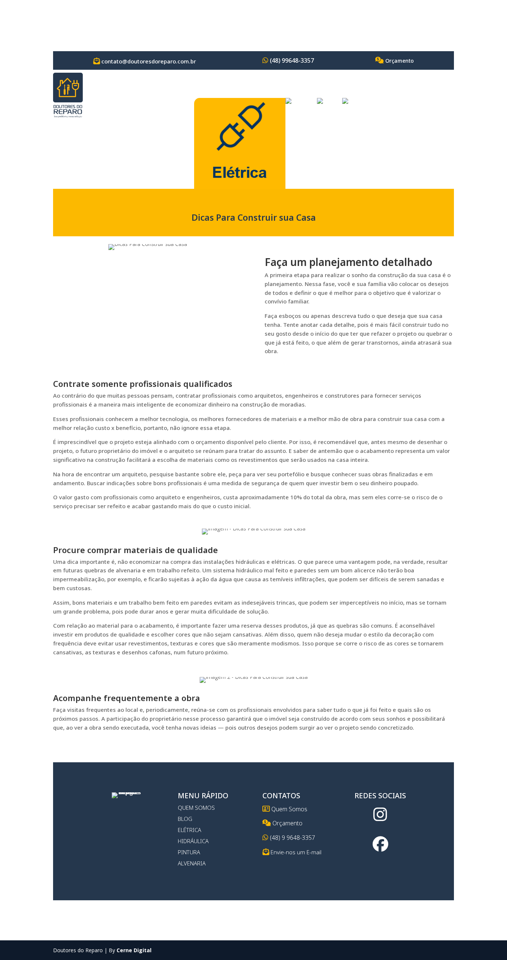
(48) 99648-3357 (291, 60)
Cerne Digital (134, 950)
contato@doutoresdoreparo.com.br (148, 61)
